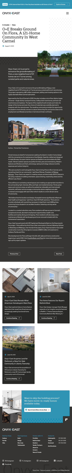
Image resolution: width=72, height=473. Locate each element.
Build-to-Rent (36, 440)
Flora (49, 88)
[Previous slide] (12, 133)
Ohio (3, 443)
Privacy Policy (36, 470)
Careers (35, 450)
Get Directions (52, 446)
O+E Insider (5, 25)
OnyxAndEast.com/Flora (35, 238)
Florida (4, 440)
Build (19, 438)
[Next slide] (60, 133)
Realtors (35, 443)
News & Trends (37, 452)
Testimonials (21, 445)
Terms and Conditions (45, 470)
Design (19, 440)
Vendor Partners (37, 445)
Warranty (20, 443)
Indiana (4, 438)
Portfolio (35, 438)
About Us (35, 447)
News (14, 25)
